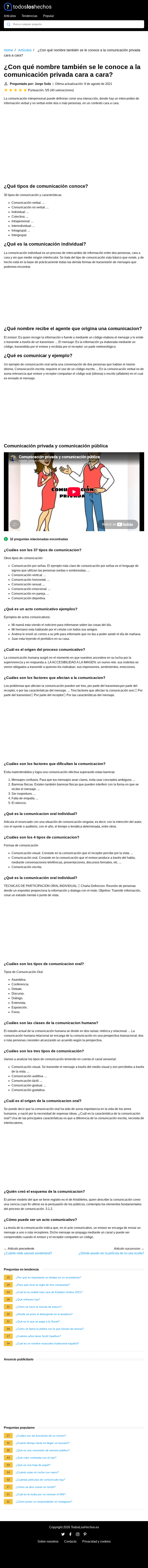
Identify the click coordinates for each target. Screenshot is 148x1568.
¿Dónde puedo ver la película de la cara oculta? (111, 1253)
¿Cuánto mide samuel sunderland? (28, 1253)
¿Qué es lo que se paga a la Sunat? (38, 1321)
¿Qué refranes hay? (28, 1299)
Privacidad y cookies (96, 1541)
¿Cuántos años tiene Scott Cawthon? (38, 1336)
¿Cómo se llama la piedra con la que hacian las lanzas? (50, 1328)
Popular (48, 16)
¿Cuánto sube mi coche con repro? (37, 1472)
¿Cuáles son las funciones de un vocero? (41, 1435)
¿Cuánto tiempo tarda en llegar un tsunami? (43, 1443)
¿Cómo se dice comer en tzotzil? (36, 1487)
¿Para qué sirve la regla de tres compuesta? (43, 1284)
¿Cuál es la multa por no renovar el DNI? (41, 1494)
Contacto (70, 1541)
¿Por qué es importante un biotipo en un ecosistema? (48, 1277)
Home (8, 50)
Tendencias (29, 16)
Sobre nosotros (48, 1541)
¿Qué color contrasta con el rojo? (36, 1457)
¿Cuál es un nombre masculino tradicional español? (47, 1343)
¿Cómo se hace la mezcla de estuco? (39, 1306)
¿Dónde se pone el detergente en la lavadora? (44, 1314)
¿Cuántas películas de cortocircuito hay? (40, 1479)
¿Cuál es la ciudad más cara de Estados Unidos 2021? (49, 1292)
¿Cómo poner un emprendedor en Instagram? (44, 1501)
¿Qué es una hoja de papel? (33, 1465)
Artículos (10, 16)
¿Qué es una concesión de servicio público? (43, 1450)
